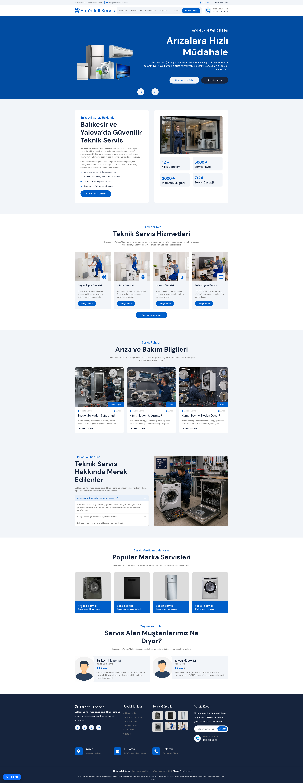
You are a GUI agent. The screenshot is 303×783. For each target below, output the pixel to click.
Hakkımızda (130, 713)
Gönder (222, 729)
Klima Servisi (125, 285)
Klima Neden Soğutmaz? (146, 415)
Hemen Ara (88, 80)
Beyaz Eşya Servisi (90, 285)
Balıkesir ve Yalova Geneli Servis (89, 3)
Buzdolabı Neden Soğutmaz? (97, 415)
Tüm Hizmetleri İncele (151, 315)
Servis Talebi (191, 10)
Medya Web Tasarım (182, 771)
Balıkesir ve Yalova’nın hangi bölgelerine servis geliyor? (100, 523)
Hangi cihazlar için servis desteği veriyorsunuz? (97, 516)
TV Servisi (129, 730)
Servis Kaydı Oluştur (116, 80)
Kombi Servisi (165, 285)
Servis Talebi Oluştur (96, 194)
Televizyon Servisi (206, 285)
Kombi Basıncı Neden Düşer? (201, 415)
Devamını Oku (84, 428)
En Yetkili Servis (123, 771)
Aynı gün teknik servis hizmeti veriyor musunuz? (97, 498)
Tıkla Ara (13, 777)
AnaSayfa (122, 10)
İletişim (175, 10)
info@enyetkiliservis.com (118, 3)
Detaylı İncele (86, 303)
